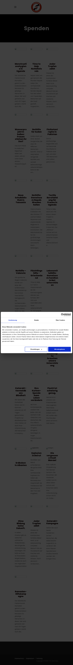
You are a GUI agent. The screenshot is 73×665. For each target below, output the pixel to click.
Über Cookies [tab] (60, 320)
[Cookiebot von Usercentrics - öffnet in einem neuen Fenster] (62, 314)
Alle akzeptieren (59, 349)
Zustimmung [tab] (12, 320)
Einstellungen (35, 349)
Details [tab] (36, 320)
